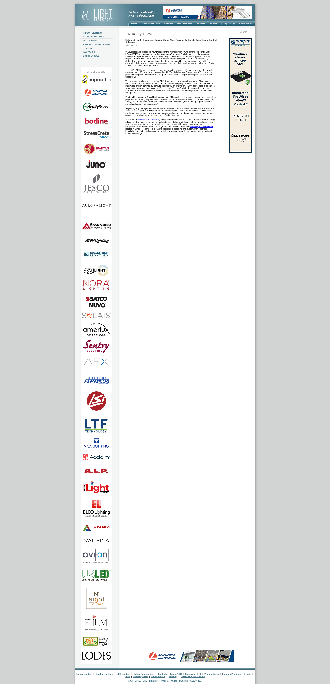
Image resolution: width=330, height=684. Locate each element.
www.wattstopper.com (148, 119)
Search (243, 32)
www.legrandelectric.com (201, 126)
